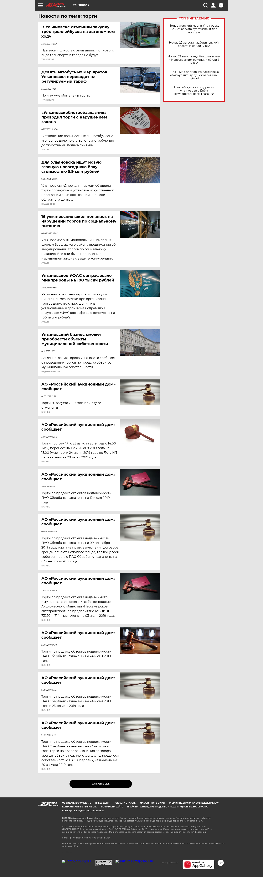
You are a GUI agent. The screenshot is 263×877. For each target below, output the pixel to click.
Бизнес (45, 412)
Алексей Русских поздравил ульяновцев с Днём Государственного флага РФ (194, 91)
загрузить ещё (101, 784)
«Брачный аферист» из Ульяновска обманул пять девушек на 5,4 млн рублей (194, 75)
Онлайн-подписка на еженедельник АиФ (194, 803)
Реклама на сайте (112, 807)
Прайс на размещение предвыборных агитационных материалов (167, 807)
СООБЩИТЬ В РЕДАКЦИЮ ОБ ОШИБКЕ (83, 810)
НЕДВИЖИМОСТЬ (50, 372)
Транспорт (47, 59)
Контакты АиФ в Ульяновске (79, 807)
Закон (45, 150)
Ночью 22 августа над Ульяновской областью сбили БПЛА (194, 44)
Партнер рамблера (169, 862)
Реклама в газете (125, 803)
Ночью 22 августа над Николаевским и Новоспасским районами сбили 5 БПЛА (194, 60)
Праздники (48, 204)
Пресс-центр (102, 803)
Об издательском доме (76, 803)
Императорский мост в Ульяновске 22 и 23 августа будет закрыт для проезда (194, 29)
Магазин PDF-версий (152, 803)
